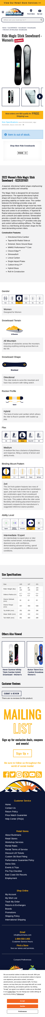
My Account (10, 894)
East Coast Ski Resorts (16, 874)
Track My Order (12, 901)
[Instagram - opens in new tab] (19, 775)
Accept (22, 1001)
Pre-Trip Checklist (13, 871)
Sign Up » (22, 753)
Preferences (22, 1011)
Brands (8, 909)
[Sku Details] (23, 125)
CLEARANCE (12, 28)
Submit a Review (11, 693)
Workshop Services (14, 842)
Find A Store (31, 14)
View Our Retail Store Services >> (22, 3)
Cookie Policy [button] (11, 992)
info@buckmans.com (22, 935)
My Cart (39, 14)
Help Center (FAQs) (14, 819)
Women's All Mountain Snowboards (15, 30)
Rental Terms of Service (16, 849)
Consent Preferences (22, 960)
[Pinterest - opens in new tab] (26, 775)
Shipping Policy (12, 916)
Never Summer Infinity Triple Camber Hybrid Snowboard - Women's (12, 672)
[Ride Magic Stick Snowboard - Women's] (10, 97)
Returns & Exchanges (15, 905)
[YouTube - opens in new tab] (32, 775)
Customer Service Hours (22, 942)
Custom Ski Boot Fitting (16, 856)
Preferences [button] (20, 994)
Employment (11, 878)
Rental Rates (11, 846)
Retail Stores (11, 838)
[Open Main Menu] (3, 12)
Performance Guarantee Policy (19, 860)
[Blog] (39, 775)
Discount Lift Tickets (14, 853)
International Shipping (15, 919)
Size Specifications (10, 122)
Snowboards (31, 28)
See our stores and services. (22, 948)
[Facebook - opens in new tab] (6, 775)
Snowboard (22, 28)
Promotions (10, 912)
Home (4, 28)
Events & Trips (12, 867)
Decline (22, 1006)
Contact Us (10, 808)
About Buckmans (13, 835)
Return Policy (11, 811)
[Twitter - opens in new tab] (13, 775)
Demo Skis (10, 864)
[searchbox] (41, 20)
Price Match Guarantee (16, 815)
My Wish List (11, 898)
